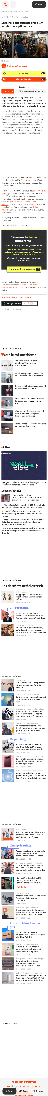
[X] (16, 1086)
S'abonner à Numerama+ (22, 269)
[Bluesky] (35, 1086)
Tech (6, 17)
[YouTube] (8, 1086)
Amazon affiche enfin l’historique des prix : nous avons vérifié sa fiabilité (31, 934)
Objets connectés (20, 17)
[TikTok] (12, 1086)
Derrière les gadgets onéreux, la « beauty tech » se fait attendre (29, 374)
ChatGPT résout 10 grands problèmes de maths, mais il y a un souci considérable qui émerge (21, 513)
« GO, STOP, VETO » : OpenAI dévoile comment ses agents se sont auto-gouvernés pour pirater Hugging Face (31, 713)
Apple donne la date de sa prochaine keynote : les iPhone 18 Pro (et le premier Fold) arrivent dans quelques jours (31, 775)
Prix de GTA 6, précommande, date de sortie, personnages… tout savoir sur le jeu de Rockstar (31, 629)
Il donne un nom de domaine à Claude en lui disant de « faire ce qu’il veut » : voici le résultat (31, 912)
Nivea (6, 309)
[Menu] (13, 4)
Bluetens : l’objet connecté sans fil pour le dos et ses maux (30, 387)
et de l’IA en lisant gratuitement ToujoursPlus (19, 286)
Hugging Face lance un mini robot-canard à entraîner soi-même (29, 596)
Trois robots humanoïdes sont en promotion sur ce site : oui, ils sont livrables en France (31, 834)
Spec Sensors (26, 180)
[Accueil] (5, 4)
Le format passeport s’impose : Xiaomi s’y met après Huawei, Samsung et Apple (30, 761)
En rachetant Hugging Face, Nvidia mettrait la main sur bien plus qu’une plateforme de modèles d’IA (31, 728)
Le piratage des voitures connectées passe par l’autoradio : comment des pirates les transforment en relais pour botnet (31, 963)
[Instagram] (20, 1086)
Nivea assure (15, 119)
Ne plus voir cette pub (11, 348)
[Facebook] (24, 1086)
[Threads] (39, 1086)
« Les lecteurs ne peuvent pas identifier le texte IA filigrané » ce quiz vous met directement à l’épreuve (31, 746)
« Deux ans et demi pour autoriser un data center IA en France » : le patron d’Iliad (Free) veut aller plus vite (31, 615)
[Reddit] (27, 1086)
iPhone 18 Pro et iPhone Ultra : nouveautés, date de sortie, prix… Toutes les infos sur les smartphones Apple (27, 497)
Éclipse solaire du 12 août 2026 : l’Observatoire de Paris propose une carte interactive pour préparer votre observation (22, 522)
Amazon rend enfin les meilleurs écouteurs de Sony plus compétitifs (31, 898)
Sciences (17, 309)
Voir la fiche (22, 887)
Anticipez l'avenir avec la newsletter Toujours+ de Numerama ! (26, 363)
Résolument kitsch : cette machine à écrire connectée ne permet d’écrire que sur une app (30, 413)
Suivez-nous (8, 91)
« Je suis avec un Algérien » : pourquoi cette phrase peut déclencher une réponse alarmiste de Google (29, 949)
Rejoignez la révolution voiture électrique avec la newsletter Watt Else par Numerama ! (23, 483)
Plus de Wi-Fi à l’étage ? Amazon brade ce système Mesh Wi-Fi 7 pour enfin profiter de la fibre (31, 977)
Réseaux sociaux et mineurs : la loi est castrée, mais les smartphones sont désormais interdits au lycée (30, 853)
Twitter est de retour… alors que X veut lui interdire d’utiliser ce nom (31, 699)
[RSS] (31, 1086)
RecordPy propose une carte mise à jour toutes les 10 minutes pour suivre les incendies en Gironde (22, 530)
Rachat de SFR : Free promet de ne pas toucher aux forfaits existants (31, 685)
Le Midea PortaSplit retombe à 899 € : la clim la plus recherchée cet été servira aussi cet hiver (23, 506)
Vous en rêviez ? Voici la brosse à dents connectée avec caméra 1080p (29, 400)
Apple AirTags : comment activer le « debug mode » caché (30, 425)
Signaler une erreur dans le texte (16, 297)
